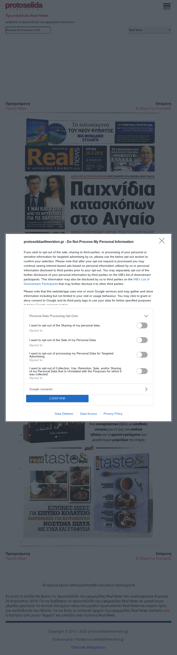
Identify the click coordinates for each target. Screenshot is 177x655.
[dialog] (88, 328)
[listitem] (88, 316)
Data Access (88, 413)
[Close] (163, 242)
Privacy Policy (113, 413)
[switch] (142, 325)
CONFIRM (57, 398)
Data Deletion (64, 413)
